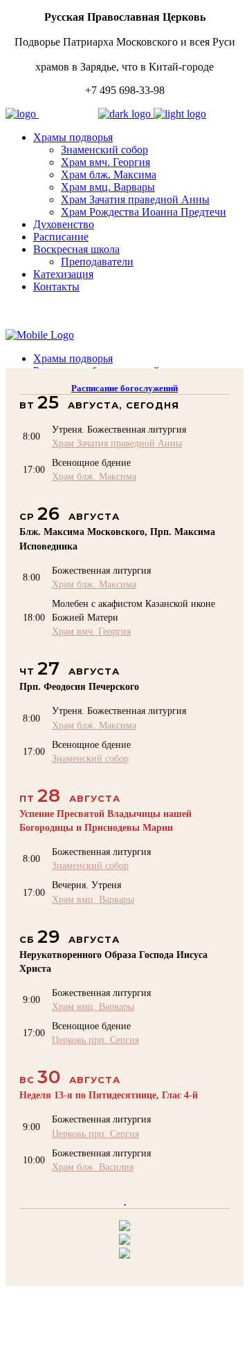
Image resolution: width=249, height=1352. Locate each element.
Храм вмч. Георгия (91, 631)
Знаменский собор (90, 758)
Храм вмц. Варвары (93, 899)
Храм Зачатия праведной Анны (117, 443)
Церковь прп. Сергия (95, 1039)
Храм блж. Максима (94, 476)
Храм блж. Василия (92, 1166)
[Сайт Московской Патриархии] (124, 1227)
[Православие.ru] (124, 1241)
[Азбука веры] (124, 1255)
